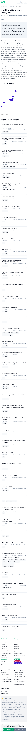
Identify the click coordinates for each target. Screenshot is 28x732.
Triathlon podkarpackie (19, 669)
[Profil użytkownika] (21, 2)
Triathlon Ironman (5, 643)
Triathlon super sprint (6, 653)
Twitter (2, 665)
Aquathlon (16, 643)
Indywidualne (17, 651)
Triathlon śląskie (18, 674)
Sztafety (16, 650)
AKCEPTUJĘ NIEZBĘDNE (20, 729)
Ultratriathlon (4, 657)
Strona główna (4, 6)
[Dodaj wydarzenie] (18, 2)
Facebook (3, 661)
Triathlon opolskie (5, 683)
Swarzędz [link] (18, 6)
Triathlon (3, 641)
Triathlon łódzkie (5, 677)
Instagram (3, 663)
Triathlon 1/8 (4, 648)
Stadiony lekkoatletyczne (7, 691)
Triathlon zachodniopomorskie (19, 683)
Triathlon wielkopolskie (19, 681)
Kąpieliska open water (6, 690)
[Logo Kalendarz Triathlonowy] (3, 2)
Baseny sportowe (5, 688)
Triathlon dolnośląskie (6, 669)
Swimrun (16, 644)
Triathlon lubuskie (5, 674)
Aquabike (16, 646)
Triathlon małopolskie (6, 679)
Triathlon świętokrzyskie (19, 676)
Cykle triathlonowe (18, 653)
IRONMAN (3, 655)
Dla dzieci (16, 648)
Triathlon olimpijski (5, 650)
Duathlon (12, 6)
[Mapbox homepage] (4, 115)
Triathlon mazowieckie (6, 681)
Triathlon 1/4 (4, 646)
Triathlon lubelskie (5, 676)
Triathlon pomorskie (18, 672)
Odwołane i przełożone (19, 655)
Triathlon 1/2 (4, 644)
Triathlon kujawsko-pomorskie (5, 671)
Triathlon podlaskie (18, 671)
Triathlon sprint (4, 651)
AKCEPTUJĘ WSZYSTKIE (8, 729)
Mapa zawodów (5, 693)
